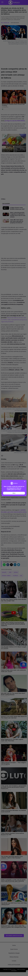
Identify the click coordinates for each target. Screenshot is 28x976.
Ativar (14, 493)
